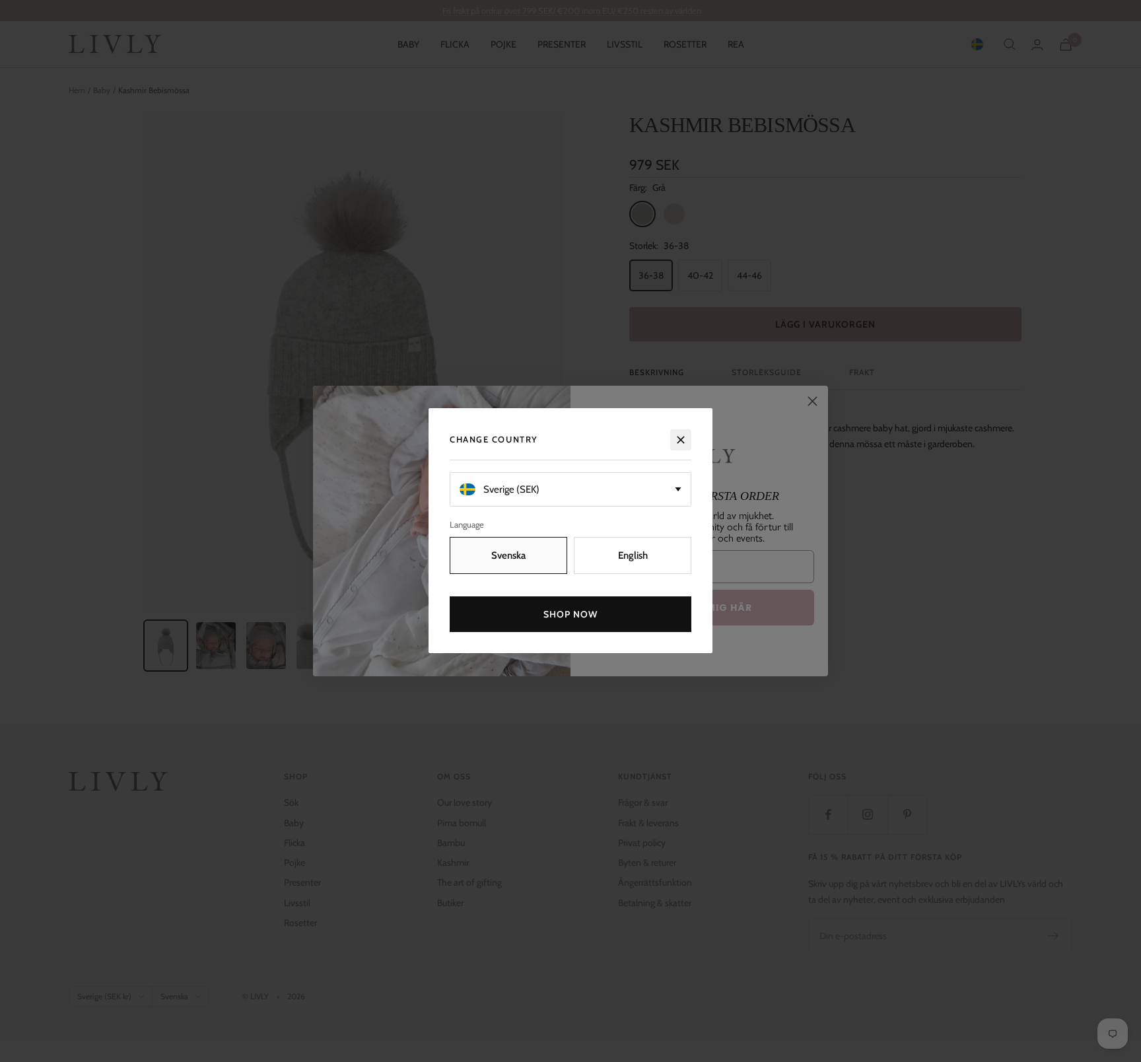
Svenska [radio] (508, 556)
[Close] (680, 439)
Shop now (570, 615)
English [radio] (633, 556)
